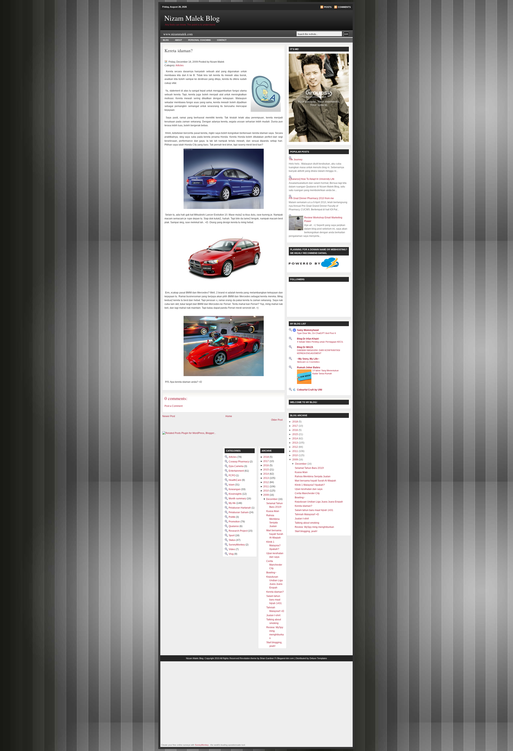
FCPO (232, 475)
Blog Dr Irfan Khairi (308, 338)
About (178, 40)
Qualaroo (234, 526)
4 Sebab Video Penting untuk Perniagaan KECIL (320, 342)
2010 (295, 455)
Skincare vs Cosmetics (308, 362)
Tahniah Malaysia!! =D (307, 514)
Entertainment (236, 470)
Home (228, 416)
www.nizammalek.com (178, 34)
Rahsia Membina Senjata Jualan (312, 476)
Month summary (238, 498)
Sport (232, 535)
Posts (327, 7)
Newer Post (168, 416)
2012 (295, 447)
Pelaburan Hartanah (240, 507)
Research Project (238, 530)
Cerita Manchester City (307, 493)
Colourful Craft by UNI (309, 389)
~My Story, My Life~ (308, 358)
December (301, 463)
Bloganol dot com (285, 658)
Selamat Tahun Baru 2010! (309, 468)
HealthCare (235, 480)
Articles (180, 65)
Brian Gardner (267, 658)
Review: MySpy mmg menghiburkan (314, 527)
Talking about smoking (307, 522)
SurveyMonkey (237, 544)
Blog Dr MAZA (305, 347)
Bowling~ (300, 497)
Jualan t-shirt (302, 518)
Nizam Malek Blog (192, 18)
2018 (295, 421)
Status (232, 540)
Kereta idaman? (179, 50)
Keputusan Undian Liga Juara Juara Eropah (319, 501)
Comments (344, 7)
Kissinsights (235, 494)
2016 (295, 430)
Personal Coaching (199, 40)
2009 (295, 459)
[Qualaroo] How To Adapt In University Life (311, 179)
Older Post (277, 419)
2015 (295, 434)
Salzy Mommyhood (308, 330)
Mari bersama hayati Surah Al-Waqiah (315, 480)
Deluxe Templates (318, 658)
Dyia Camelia (236, 466)
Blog (166, 40)
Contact (221, 40)
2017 (295, 425)
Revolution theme (248, 658)
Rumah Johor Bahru (308, 367)
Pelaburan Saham (239, 512)
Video (232, 549)
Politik (232, 517)
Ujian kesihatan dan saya (308, 489)
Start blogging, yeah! (306, 531)
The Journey (295, 159)
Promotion (234, 521)
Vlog (231, 554)
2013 (295, 442)
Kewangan (235, 489)
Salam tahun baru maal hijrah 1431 (314, 510)
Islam (232, 484)
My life (232, 503)
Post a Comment (174, 406)
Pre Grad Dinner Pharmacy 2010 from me (311, 198)
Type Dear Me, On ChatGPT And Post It (316, 333)
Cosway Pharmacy (239, 461)
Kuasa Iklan (301, 472)
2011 (295, 451)
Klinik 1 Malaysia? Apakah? (310, 484)
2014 (295, 438)
